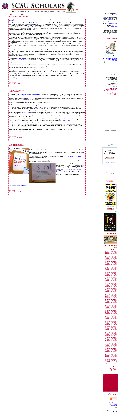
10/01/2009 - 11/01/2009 (110, 355)
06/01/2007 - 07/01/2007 (110, 321)
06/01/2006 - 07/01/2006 (110, 306)
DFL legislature (17, 78)
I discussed (65, 151)
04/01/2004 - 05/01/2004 (110, 274)
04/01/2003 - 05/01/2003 (110, 260)
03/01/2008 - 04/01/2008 (110, 332)
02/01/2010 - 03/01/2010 (110, 360)
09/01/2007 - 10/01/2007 (110, 325)
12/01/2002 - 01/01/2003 (110, 255)
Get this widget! (116, 143)
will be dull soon (67, 120)
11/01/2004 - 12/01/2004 (110, 283)
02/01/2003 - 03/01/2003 (110, 257)
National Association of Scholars (64, 173)
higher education (17, 185)
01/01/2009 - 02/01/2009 (110, 344)
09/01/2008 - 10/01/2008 (110, 339)
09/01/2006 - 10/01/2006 (110, 310)
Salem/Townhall (112, 368)
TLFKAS (114, 15)
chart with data (20, 58)
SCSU (29, 132)
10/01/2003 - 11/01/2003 (110, 267)
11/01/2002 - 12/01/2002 (110, 253)
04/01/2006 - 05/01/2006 (110, 304)
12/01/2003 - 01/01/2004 (110, 269)
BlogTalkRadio (113, 369)
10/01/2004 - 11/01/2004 (110, 282)
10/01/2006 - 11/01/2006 (110, 311)
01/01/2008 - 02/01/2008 (110, 329)
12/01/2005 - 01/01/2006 (110, 299)
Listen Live (114, 60)
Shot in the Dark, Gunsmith (110, 90)
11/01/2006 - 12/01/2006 (110, 312)
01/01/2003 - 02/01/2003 (110, 256)
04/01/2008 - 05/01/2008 (110, 333)
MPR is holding (40, 149)
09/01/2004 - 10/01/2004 (110, 280)
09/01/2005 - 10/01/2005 (110, 295)
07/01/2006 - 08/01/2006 (110, 307)
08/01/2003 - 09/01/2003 (110, 264)
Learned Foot (114, 26)
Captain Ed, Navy (112, 94)
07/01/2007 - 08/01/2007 (110, 322)
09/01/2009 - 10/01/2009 (110, 354)
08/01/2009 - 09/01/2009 (110, 353)
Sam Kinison (26, 112)
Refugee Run (36, 94)
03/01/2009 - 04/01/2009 (110, 347)
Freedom (23, 78)
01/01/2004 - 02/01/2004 (110, 271)
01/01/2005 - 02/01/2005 (110, 285)
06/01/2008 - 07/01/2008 (110, 336)
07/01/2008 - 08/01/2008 (110, 337)
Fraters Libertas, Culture (110, 92)
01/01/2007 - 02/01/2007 (110, 315)
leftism (28, 78)
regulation (33, 78)
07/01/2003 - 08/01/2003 (110, 263)
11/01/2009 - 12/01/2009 (110, 356)
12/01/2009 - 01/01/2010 (110, 358)
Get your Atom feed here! (110, 362)
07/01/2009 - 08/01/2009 (110, 351)
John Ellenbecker (108, 19)
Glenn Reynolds (113, 23)
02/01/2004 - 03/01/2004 (110, 272)
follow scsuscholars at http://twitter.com (110, 181)
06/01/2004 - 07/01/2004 (110, 277)
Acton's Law (28, 99)
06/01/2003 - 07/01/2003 (110, 262)
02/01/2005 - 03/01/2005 (110, 287)
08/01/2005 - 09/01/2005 (110, 294)
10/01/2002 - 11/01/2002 (110, 252)
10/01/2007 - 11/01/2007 (110, 326)
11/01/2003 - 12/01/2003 (110, 268)
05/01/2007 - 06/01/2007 (110, 320)
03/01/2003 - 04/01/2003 (110, 258)
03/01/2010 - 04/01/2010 (110, 361)
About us (114, 86)
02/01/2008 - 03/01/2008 (110, 331)
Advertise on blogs (112, 394)
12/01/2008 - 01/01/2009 (110, 343)
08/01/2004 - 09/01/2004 (110, 279)
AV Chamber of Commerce (60, 19)
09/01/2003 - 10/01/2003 (110, 266)
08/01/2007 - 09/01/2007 (110, 323)
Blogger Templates (112, 393)
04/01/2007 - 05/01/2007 (110, 318)
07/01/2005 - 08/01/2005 (110, 293)
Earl (32, 23)
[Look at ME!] (116, 408)
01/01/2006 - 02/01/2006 (110, 300)
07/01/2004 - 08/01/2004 (110, 278)
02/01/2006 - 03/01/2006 (110, 301)
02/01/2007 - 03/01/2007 (110, 316)
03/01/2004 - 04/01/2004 (110, 273)
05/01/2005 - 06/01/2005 (110, 290)
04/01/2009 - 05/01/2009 (110, 348)
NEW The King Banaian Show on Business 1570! (110, 59)
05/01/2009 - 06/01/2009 (110, 349)
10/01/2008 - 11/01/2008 (110, 340)
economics (16, 132)
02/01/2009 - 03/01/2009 (110, 345)
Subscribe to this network (110, 162)
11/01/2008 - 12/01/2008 (110, 342)
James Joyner (113, 35)
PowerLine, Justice (112, 93)
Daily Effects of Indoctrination (75, 156)
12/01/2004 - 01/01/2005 (110, 284)
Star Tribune (21, 73)
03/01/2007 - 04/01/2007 (110, 317)
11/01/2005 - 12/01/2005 (110, 298)
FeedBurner (108, 155)
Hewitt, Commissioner (111, 89)
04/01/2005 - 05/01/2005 (110, 289)
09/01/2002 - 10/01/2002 (110, 251)
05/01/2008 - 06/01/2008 (110, 334)
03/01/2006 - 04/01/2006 (110, 302)
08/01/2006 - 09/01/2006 (110, 309)
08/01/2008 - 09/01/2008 (110, 338)
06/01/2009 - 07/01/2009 (110, 350)
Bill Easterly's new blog (24, 94)
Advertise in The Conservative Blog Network (110, 160)
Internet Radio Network (111, 371)
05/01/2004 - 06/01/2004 (110, 276)
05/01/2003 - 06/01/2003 (110, 261)
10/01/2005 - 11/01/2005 (110, 296)
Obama (25, 132)
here (15, 82)
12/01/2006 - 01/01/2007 (110, 313)
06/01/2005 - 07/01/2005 (110, 291)
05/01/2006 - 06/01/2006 (110, 305)
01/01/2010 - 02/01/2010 (110, 359)
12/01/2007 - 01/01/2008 (110, 328)
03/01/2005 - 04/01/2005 (110, 288)
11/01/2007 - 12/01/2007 (110, 327)
